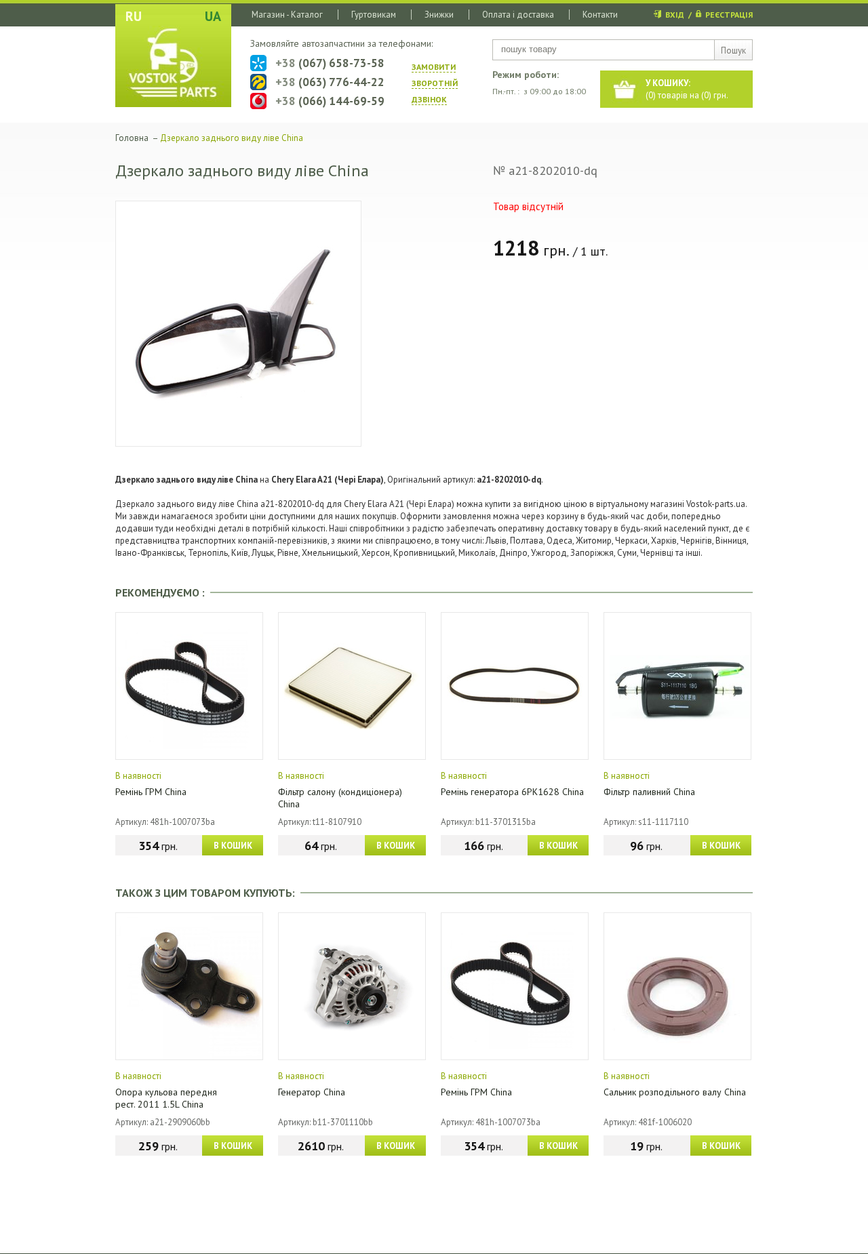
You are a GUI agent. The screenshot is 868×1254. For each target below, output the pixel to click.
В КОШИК (233, 845)
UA (213, 16)
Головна (132, 138)
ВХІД (674, 14)
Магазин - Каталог (287, 14)
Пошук (733, 50)
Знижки (439, 14)
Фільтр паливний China (649, 792)
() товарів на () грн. (687, 89)
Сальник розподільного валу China (675, 1092)
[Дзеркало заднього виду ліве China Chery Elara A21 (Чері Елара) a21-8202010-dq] (238, 323)
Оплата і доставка (518, 14)
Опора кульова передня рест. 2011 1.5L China (166, 1098)
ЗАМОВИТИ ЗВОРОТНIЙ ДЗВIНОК (435, 83)
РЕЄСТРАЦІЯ (729, 14)
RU (133, 16)
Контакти (600, 14)
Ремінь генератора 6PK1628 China (512, 792)
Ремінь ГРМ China (150, 792)
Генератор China (311, 1092)
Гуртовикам (373, 14)
